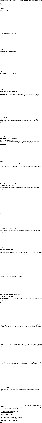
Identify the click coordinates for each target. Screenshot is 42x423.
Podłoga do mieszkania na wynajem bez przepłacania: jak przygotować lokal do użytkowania (14, 163)
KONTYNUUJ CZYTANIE (3, 97)
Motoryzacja (2, 6)
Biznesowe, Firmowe (3, 7)
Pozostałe (1, 31)
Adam (2, 228)
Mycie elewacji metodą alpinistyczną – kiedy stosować (8, 91)
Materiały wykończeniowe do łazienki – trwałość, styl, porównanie (12, 418)
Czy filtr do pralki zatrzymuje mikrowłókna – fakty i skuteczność (10, 294)
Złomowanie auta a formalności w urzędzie (6, 249)
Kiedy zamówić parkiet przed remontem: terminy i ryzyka (9, 184)
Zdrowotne (1, 113)
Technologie (1, 71)
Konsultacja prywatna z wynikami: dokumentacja (7, 116)
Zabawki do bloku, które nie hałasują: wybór (7, 207)
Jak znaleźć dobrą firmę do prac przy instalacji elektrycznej (11, 420)
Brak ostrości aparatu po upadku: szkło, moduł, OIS (8, 73)
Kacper (2, 93)
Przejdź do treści (2, 1)
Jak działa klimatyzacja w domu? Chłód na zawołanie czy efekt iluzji (11, 419)
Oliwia (2, 117)
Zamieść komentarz (11, 93)
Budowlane (2, 8)
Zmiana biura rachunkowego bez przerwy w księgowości (9, 138)
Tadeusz (3, 273)
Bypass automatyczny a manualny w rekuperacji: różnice (9, 227)
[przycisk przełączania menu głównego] (0, 3)
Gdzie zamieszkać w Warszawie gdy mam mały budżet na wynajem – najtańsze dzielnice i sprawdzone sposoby (17, 272)
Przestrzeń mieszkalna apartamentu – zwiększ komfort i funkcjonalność (13, 417)
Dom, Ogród (2, 5)
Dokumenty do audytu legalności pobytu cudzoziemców (9, 33)
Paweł (2, 140)
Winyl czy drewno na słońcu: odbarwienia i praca (8, 51)
